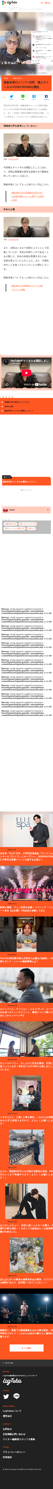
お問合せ (7, 1429)
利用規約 (7, 1457)
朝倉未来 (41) (10, 524)
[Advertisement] (26, 327)
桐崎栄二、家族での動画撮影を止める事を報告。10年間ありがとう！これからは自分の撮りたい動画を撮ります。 (26, 1333)
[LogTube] (9, 2)
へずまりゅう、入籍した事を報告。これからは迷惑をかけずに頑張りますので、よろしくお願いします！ (26, 1120)
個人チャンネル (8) (27, 524)
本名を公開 (9, 406)
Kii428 (12, 510)
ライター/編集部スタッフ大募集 (19, 1439)
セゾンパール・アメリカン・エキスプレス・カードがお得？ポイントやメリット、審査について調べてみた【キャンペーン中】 (26, 1012)
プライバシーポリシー (14, 1452)
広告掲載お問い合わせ (14, 1434)
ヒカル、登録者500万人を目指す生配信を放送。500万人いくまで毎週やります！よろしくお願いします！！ (26, 1174)
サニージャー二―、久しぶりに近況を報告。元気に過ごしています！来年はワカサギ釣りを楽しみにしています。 (26, 1066)
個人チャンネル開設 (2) (14, 528)
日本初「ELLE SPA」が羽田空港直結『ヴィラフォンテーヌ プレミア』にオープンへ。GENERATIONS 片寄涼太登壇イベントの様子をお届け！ (26, 856)
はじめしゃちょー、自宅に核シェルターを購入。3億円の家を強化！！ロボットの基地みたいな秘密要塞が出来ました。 (26, 1228)
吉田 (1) (31, 528)
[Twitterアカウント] (6, 1397)
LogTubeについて (12, 1411)
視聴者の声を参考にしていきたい (17, 402)
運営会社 (7, 1416)
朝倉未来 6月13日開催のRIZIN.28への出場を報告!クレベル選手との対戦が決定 (27, 196)
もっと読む (27, 1348)
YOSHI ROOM (13, 159)
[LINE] (16, 1397)
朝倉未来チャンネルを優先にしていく (19, 411)
